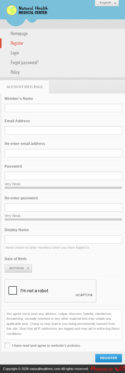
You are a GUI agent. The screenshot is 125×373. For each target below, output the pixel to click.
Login (15, 52)
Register (17, 42)
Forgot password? (25, 62)
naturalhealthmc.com (45, 369)
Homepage (19, 33)
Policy (15, 71)
